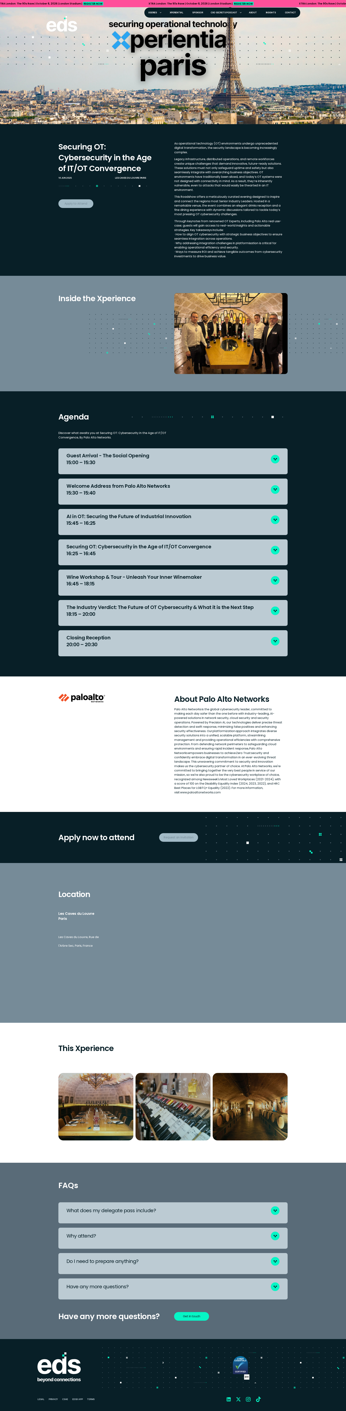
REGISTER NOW (93, 3)
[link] (173, 3)
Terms (91, 1399)
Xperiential (176, 12)
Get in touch (191, 1316)
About (253, 12)
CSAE (65, 1399)
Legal (40, 1399)
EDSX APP (77, 1399)
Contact (290, 12)
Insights (271, 12)
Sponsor (197, 12)
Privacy (53, 1399)
